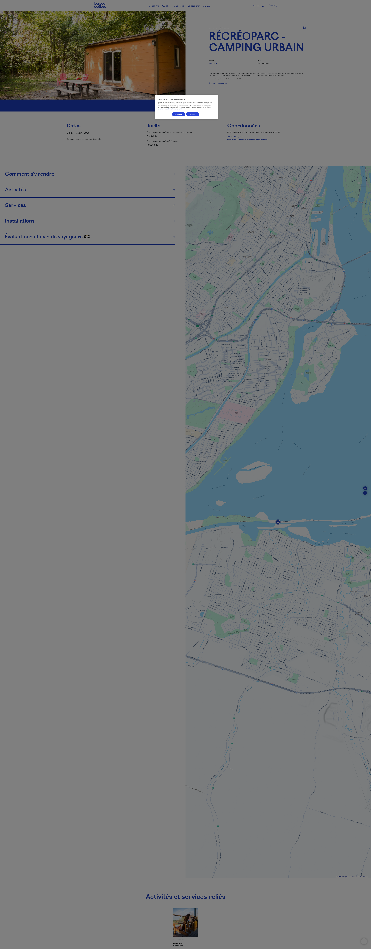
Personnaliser (178, 114)
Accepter (192, 114)
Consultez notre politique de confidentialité (170, 109)
